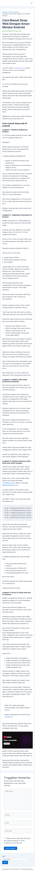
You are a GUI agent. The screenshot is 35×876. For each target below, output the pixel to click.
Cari (3, 856)
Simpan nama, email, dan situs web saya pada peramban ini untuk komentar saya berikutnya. (17, 840)
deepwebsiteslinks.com (10, 485)
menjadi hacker (18, 68)
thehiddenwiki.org (8, 483)
